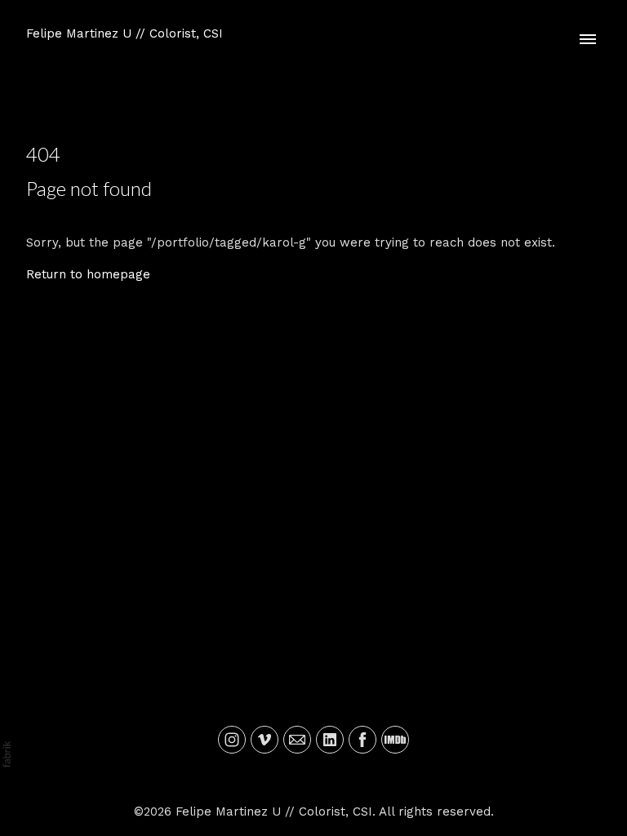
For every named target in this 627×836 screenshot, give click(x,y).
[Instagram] (232, 740)
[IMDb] (395, 740)
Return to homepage (88, 274)
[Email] (297, 740)
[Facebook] (362, 740)
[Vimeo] (264, 740)
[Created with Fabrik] (6, 754)
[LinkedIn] (330, 740)
